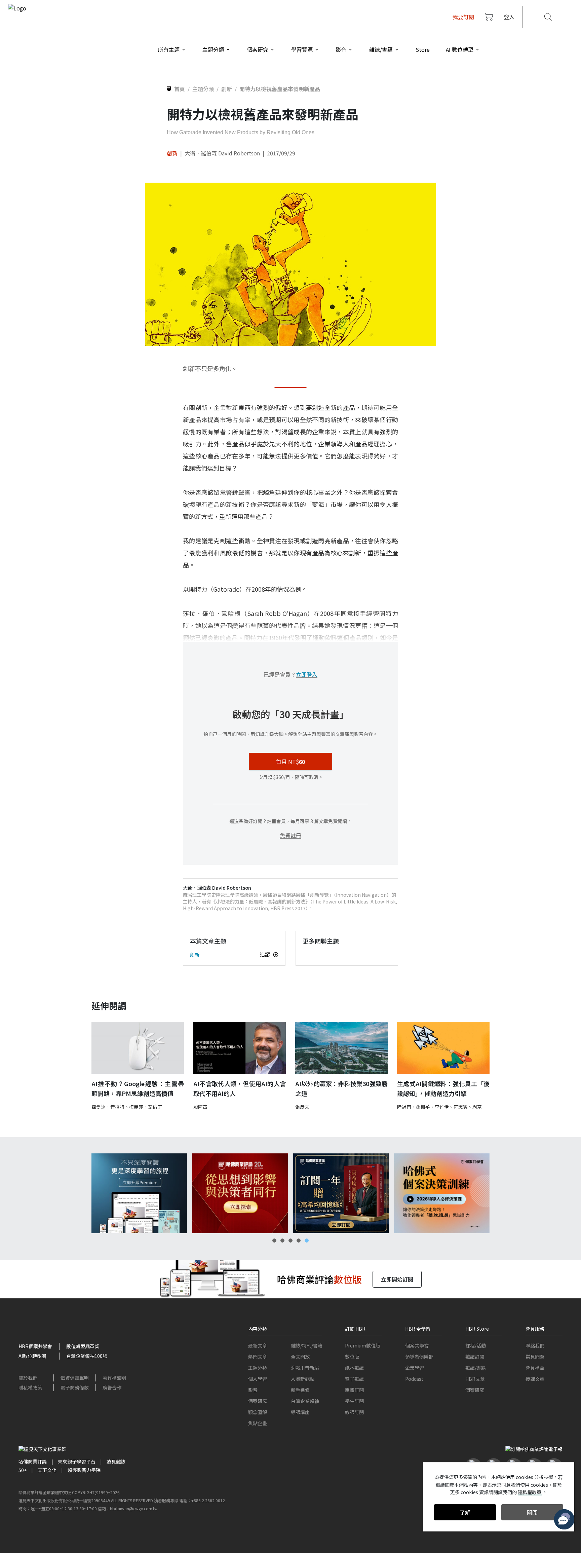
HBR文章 (475, 1378)
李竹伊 (442, 1106)
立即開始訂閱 (397, 1279)
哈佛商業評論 (32, 1461)
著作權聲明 (114, 1377)
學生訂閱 (354, 1401)
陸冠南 (404, 1106)
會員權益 (535, 1367)
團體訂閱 (354, 1389)
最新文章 (257, 1345)
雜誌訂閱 (474, 1356)
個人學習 (257, 1378)
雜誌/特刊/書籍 (306, 1345)
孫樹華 (423, 1106)
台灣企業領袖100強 (86, 1356)
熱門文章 (257, 1356)
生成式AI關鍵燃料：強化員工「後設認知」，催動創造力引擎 (443, 1088)
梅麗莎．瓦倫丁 (145, 1106)
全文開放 (300, 1356)
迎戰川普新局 (305, 1367)
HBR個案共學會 (35, 1346)
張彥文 (302, 1106)
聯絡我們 (535, 1345)
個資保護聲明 (75, 1377)
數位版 (352, 1356)
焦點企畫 (257, 1423)
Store (423, 49)
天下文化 (47, 1470)
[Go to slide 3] (290, 1240)
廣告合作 (112, 1387)
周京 (477, 1106)
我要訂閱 (463, 17)
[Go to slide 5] (307, 1240)
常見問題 (535, 1356)
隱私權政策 (30, 1387)
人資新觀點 (302, 1378)
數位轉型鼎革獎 (82, 1346)
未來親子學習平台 (76, 1461)
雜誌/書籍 (475, 1367)
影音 (253, 1389)
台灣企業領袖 (305, 1401)
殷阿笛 (200, 1106)
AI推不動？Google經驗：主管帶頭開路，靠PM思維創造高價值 (137, 1088)
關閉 (532, 1512)
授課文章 (535, 1378)
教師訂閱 (354, 1412)
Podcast (414, 1378)
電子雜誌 (354, 1378)
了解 (465, 1512)
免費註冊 (290, 835)
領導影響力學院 (84, 1470)
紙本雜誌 (354, 1367)
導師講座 (300, 1412)
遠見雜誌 (116, 1461)
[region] (290, 1193)
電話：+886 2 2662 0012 (202, 1500)
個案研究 (257, 1401)
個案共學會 (417, 1345)
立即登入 (306, 674)
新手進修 (300, 1389)
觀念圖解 (257, 1412)
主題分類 (257, 1367)
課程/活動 (475, 1345)
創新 (172, 153)
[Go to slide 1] (274, 1240)
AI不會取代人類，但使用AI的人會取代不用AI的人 (239, 1088)
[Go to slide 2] (282, 1240)
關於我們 (27, 1377)
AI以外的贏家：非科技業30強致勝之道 (341, 1088)
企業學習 (414, 1367)
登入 (509, 17)
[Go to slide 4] (299, 1240)
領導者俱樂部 (419, 1356)
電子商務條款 (75, 1387)
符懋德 (461, 1106)
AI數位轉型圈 (32, 1356)
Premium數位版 (362, 1345)
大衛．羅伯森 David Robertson (222, 153)
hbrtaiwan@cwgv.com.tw (134, 1508)
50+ (22, 1470)
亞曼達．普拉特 (107, 1106)
